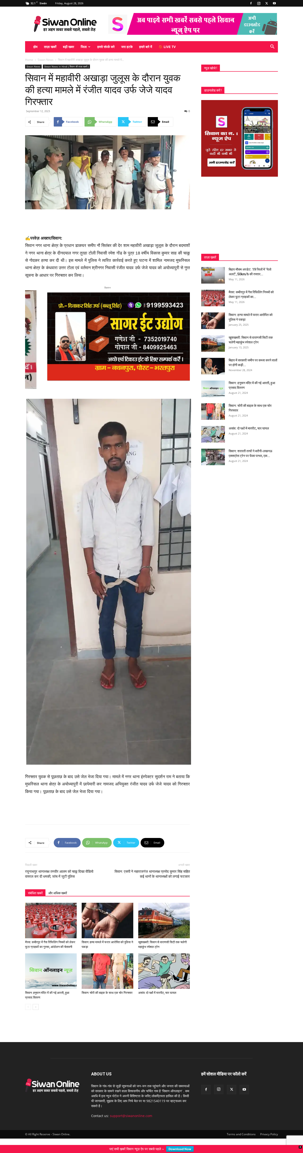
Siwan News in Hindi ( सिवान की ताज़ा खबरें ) (66, 66)
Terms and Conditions (241, 1133)
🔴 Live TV (167, 46)
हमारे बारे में (145, 46)
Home (29, 60)
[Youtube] (274, 3)
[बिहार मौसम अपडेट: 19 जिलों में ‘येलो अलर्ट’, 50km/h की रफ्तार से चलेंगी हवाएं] (213, 275)
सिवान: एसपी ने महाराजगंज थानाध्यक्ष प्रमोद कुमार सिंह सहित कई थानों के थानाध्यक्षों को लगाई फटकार (152, 872)
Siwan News (45, 60)
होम (35, 46)
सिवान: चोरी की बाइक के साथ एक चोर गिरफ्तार (107, 991)
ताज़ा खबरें (50, 46)
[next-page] (36, 1006)
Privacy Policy (269, 1133)
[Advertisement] (107, 222)
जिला (84, 46)
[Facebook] (250, 3)
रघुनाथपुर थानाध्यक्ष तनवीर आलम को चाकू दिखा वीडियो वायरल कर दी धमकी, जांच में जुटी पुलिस (59, 872)
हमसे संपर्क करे (106, 46)
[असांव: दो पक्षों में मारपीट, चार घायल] (164, 970)
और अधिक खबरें (57, 892)
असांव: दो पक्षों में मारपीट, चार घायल (157, 991)
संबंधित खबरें (35, 892)
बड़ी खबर (68, 46)
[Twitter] (266, 3)
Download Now (180, 1149)
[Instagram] (258, 3)
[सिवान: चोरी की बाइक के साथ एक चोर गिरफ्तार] (107, 970)
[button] (272, 47)
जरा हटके (127, 46)
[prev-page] (28, 1006)
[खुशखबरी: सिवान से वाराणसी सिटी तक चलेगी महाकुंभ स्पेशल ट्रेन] (164, 919)
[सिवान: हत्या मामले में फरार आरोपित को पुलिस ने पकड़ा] (107, 919)
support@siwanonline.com (131, 1114)
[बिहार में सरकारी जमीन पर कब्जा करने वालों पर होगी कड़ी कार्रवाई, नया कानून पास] (213, 366)
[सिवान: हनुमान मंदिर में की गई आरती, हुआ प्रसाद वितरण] (51, 970)
